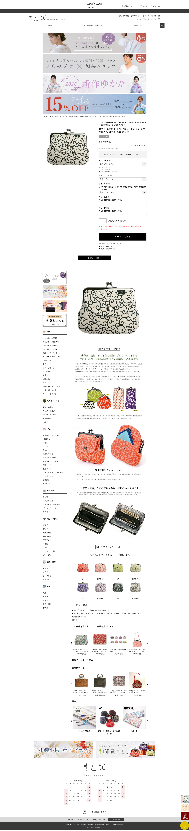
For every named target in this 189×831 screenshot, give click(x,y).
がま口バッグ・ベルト (51, 386)
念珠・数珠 (51, 562)
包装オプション (105, 175)
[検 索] (159, 19)
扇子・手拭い (52, 519)
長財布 (45, 450)
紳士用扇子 (47, 536)
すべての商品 (47, 25)
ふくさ (45, 422)
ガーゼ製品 (47, 555)
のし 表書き (104, 197)
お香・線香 (47, 604)
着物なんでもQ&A (99, 819)
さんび (51, 116)
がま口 (62, 116)
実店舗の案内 (124, 16)
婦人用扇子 (47, 533)
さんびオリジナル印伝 (51, 435)
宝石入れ (46, 379)
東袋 (44, 593)
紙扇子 (45, 525)
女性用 (45, 568)
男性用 (45, 572)
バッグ (45, 596)
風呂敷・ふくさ (53, 401)
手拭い (45, 547)
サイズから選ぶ (49, 411)
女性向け (46, 480)
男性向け (46, 484)
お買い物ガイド (136, 16)
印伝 (49, 429)
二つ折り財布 (48, 454)
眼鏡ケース (47, 364)
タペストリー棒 (49, 551)
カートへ (184, 824)
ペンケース (47, 371)
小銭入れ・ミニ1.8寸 (51, 349)
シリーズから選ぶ (50, 415)
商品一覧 (71, 819)
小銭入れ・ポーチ (50, 458)
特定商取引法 (103, 825)
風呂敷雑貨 (47, 418)
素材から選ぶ (48, 407)
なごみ (45, 446)
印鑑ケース (47, 360)
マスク (45, 600)
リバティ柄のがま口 (50, 394)
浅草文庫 (50, 490)
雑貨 (49, 586)
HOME (45, 116)
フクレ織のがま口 (50, 390)
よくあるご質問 (150, 16)
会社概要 (90, 825)
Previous (71, 643)
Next (147, 643)
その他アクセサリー (50, 476)
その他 (45, 512)
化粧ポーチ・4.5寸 (50, 353)
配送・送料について (108, 246)
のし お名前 (104, 208)
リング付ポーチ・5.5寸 (52, 357)
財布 (44, 383)
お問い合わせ (116, 819)
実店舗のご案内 (83, 819)
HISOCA (46, 439)
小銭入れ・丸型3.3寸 (51, 338)
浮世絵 (45, 544)
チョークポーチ (49, 368)
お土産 (45, 608)
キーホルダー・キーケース (53, 472)
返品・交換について (108, 249)
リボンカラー (105, 184)
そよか (45, 443)
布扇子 (45, 529)
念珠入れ (46, 579)
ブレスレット (48, 576)
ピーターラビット (50, 508)
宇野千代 (46, 540)
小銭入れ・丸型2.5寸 (51, 342)
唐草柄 (76, 116)
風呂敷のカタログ (99, 812)
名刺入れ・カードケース (52, 461)
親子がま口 (69, 116)
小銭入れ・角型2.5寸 (51, 345)
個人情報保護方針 (118, 825)
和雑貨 (57, 116)
